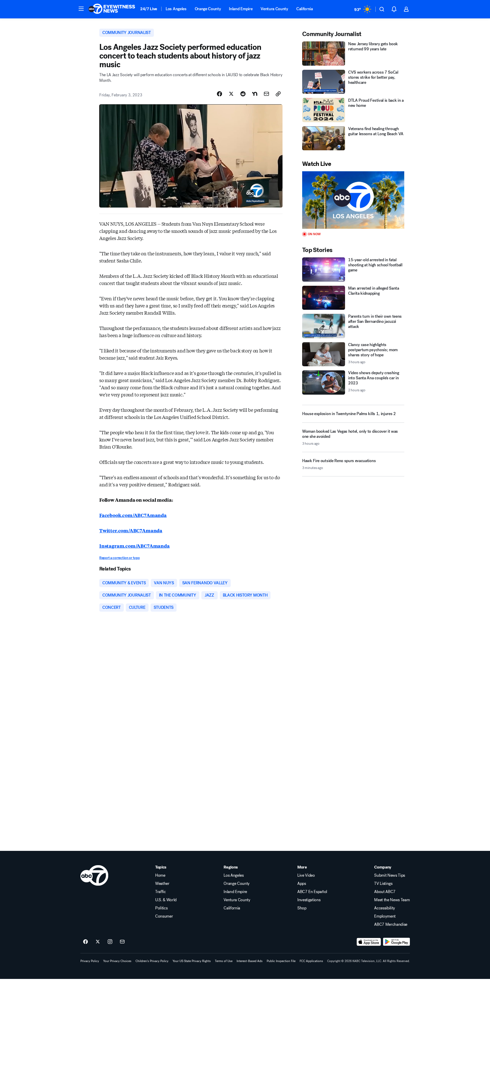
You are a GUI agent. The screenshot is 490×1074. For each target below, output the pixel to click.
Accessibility (384, 908)
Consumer (164, 916)
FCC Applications (311, 961)
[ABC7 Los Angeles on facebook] (85, 942)
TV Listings (383, 884)
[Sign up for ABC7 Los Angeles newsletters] (122, 942)
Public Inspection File (281, 961)
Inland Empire (240, 9)
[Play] (353, 200)
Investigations (309, 900)
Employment (385, 916)
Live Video (306, 875)
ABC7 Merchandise (390, 924)
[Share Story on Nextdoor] (254, 93)
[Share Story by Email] (266, 93)
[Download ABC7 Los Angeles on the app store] (369, 942)
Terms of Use (223, 961)
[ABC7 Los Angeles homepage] (112, 9)
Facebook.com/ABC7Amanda (133, 515)
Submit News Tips (389, 875)
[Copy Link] (278, 93)
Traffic (160, 892)
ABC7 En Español (312, 892)
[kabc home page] (94, 875)
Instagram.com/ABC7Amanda (134, 545)
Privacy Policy (89, 961)
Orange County (208, 9)
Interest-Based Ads (250, 961)
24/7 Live (148, 9)
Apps (301, 884)
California (304, 9)
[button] (81, 9)
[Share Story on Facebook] (219, 93)
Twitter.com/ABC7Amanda (130, 530)
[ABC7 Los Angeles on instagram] (110, 942)
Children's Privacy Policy (152, 961)
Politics (161, 908)
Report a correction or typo (119, 557)
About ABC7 (385, 892)
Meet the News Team (392, 900)
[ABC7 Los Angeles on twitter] (98, 942)
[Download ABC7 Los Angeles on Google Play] (396, 942)
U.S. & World (166, 900)
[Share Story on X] (231, 93)
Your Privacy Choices (117, 961)
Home (160, 875)
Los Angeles (176, 9)
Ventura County (274, 9)
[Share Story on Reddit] (243, 93)
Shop (302, 908)
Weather (162, 884)
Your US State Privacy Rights (192, 961)
